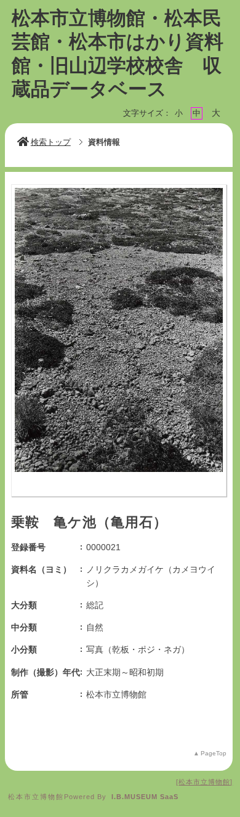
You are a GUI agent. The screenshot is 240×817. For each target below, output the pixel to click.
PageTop (213, 753)
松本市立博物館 (204, 782)
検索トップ (51, 142)
